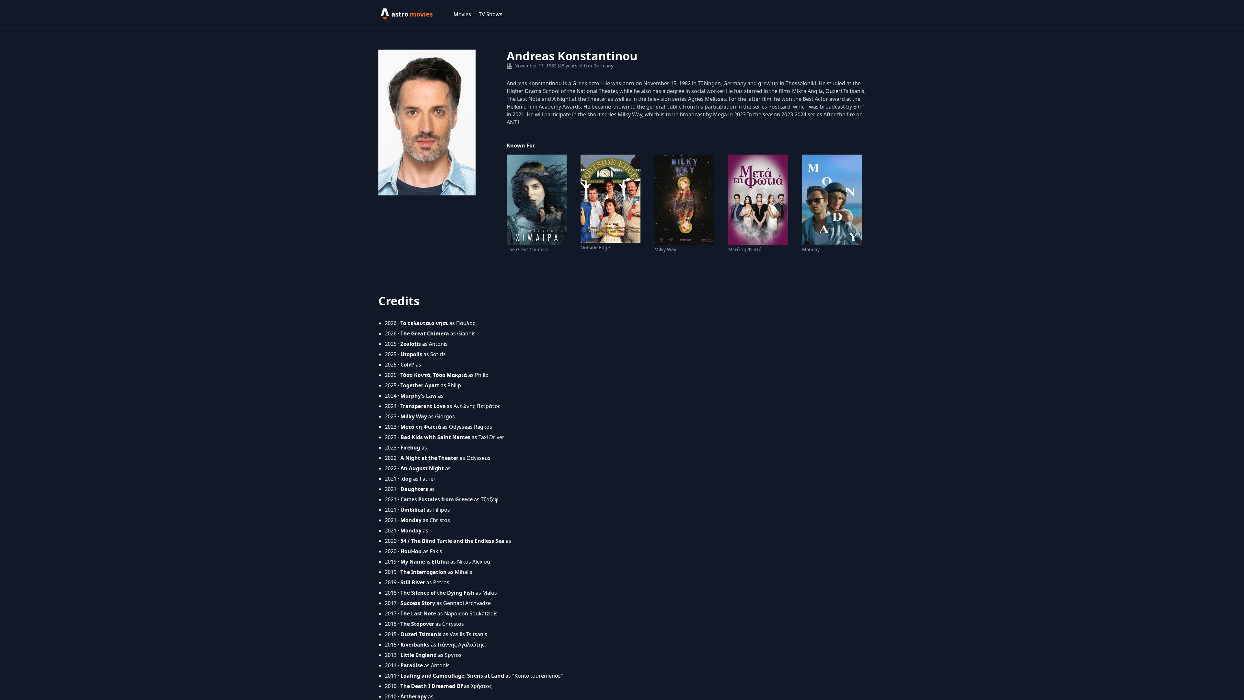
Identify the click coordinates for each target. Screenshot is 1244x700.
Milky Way (665, 249)
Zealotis (410, 343)
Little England (418, 655)
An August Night (422, 468)
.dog (406, 478)
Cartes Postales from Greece (436, 499)
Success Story (417, 603)
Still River (412, 582)
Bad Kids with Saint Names (435, 437)
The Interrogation (423, 572)
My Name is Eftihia (424, 561)
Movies (462, 14)
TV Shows (490, 14)
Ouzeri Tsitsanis (421, 634)
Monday (811, 249)
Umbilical (412, 509)
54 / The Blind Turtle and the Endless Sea (452, 540)
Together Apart (419, 385)
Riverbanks (415, 644)
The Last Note (418, 613)
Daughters (414, 489)
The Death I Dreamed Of (431, 686)
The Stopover (417, 623)
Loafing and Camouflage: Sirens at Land (452, 675)
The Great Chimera (527, 249)
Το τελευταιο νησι (424, 323)
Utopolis (411, 354)
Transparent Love (422, 406)
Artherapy (413, 696)
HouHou (411, 551)
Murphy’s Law (418, 395)
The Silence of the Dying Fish (437, 592)
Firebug (410, 447)
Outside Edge (595, 247)
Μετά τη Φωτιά (745, 249)
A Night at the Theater (429, 457)
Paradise (411, 665)
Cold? (407, 364)
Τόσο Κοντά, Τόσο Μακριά (433, 375)
